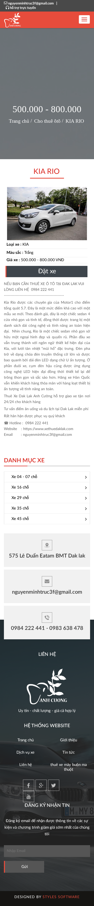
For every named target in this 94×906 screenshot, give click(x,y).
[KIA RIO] (47, 213)
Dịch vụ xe (25, 752)
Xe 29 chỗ (20, 498)
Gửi (24, 867)
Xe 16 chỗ (20, 487)
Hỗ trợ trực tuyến (23, 8)
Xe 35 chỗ (20, 508)
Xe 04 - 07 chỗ (24, 477)
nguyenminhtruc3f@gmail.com (31, 3)
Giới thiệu (68, 740)
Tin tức (68, 752)
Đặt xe (47, 271)
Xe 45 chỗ (20, 519)
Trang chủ (25, 740)
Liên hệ (25, 765)
